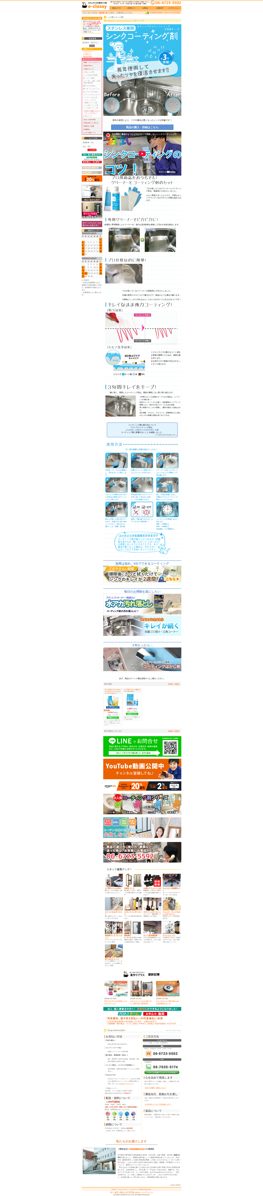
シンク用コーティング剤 (91, 105)
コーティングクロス (90, 100)
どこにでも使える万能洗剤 (90, 75)
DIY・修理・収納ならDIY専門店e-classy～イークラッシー (131, 1192)
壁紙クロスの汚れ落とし (90, 86)
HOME (105, 20)
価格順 (170, 684)
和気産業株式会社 (137, 1149)
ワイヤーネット (88, 51)
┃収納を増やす (88, 65)
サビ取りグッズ (87, 116)
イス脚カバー (87, 54)
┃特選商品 (86, 129)
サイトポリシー (133, 1189)
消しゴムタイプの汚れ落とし (91, 92)
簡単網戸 (127, 935)
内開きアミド (129, 888)
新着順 (176, 684)
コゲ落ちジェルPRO (88, 72)
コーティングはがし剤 (91, 97)
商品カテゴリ (116, 8)
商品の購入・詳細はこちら (142, 127)
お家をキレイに (111, 20)
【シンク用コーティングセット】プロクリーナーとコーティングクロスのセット (112, 691)
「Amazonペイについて (125, 1083)
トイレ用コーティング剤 (91, 108)
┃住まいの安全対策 (89, 119)
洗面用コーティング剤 (91, 102)
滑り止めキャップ (112, 959)
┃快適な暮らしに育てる (90, 123)
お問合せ (145, 8)
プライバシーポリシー (123, 1189)
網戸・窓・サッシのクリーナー (91, 89)
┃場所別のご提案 (88, 126)
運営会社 (114, 1189)
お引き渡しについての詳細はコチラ (158, 1104)
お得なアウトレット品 (152, 888)
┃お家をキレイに (88, 69)
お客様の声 (159, 8)
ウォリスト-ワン (169, 935)
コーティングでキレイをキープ (91, 95)
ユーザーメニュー (174, 8)
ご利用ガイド (131, 8)
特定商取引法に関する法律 (145, 1189)
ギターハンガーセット (152, 912)
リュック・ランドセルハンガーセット (171, 913)
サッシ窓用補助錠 (150, 935)
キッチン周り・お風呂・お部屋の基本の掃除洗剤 (91, 82)
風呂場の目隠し (88, 56)
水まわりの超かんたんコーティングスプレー (92, 112)
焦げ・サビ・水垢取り (89, 78)
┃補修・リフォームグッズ (91, 62)
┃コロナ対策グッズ (89, 133)
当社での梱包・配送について (155, 1088)
